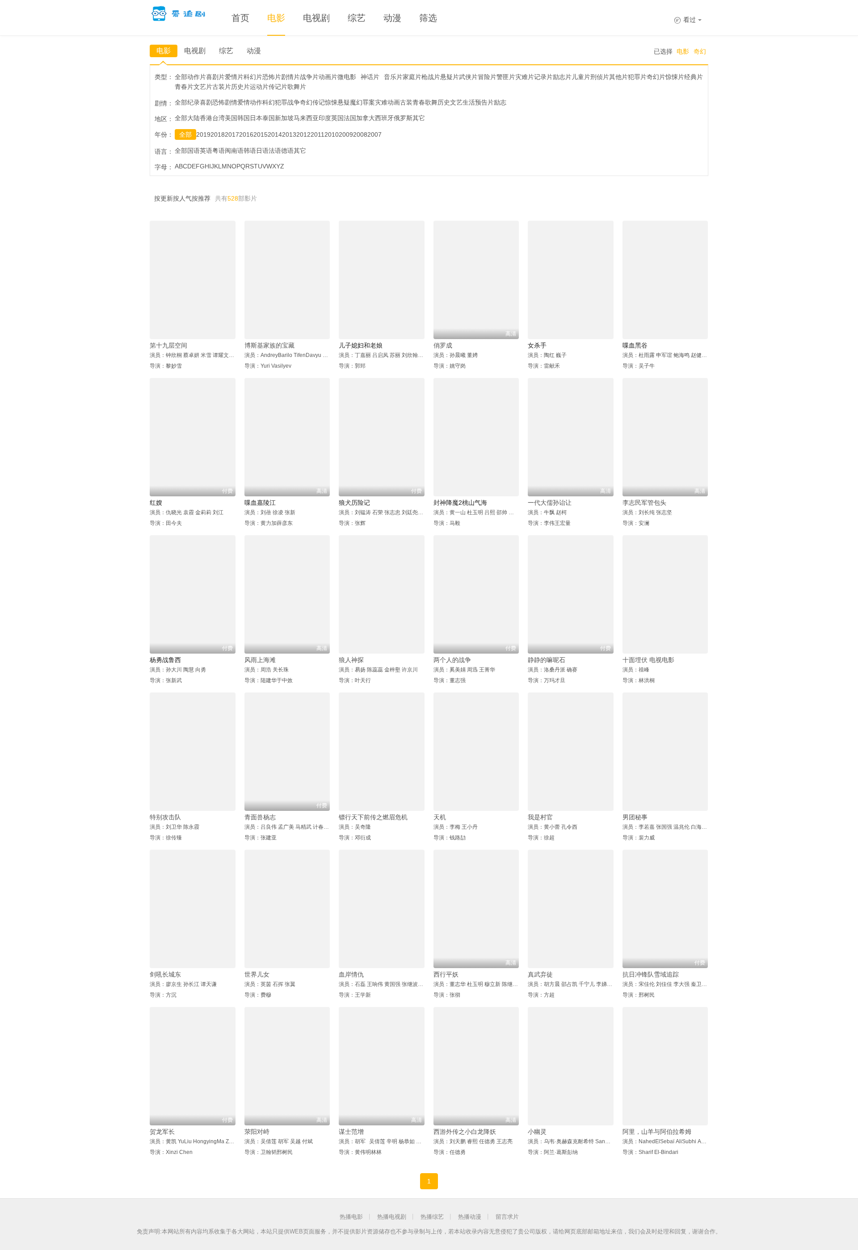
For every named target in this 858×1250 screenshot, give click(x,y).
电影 (276, 18)
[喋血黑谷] (665, 280)
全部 (185, 134)
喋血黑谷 (635, 345)
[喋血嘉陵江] (287, 437)
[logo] (179, 13)
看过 (685, 19)
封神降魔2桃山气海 (460, 502)
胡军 (283, 1141)
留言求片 (507, 1216)
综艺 (357, 18)
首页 (240, 18)
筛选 (428, 18)
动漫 (392, 18)
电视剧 (316, 18)
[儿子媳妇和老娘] (382, 280)
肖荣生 (424, 1141)
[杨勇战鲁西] (193, 594)
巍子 (561, 355)
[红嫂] (193, 437)
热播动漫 (469, 1216)
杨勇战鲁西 (165, 659)
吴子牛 (647, 366)
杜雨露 (647, 355)
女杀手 (537, 345)
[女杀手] (571, 280)
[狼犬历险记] (382, 437)
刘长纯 (647, 512)
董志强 (458, 680)
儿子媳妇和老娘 (361, 345)
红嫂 (156, 502)
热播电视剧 (391, 1216)
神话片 (370, 76)
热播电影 (351, 1216)
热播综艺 (432, 1216)
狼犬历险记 (354, 502)
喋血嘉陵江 (260, 502)
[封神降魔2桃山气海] (476, 437)
